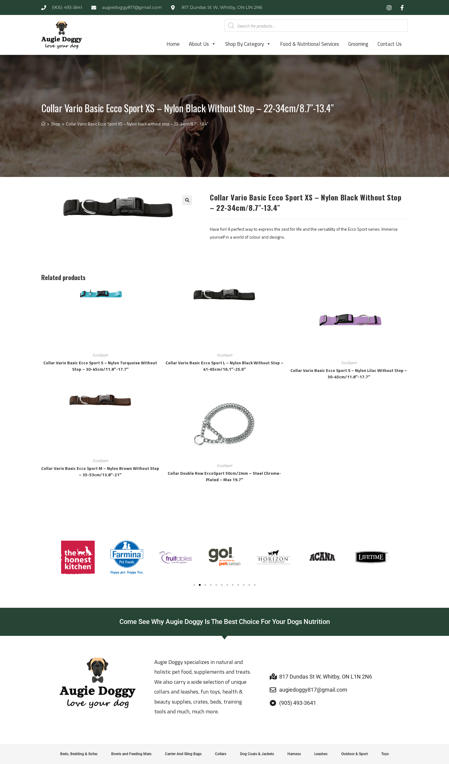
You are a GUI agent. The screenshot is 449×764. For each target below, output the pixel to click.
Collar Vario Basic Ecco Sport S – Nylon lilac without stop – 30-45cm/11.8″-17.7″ (348, 373)
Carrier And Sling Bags (183, 754)
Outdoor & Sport (354, 754)
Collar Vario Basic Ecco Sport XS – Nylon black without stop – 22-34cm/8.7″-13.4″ (137, 124)
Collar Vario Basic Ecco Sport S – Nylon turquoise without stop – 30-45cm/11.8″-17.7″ (100, 365)
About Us (199, 44)
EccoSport (100, 355)
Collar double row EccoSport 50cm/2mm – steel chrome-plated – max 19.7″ (224, 476)
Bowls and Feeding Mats (131, 754)
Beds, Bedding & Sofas (78, 754)
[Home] (43, 124)
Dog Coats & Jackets (257, 754)
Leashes (320, 754)
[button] (187, 200)
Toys (385, 754)
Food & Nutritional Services (309, 44)
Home (173, 44)
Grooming (358, 44)
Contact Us (390, 44)
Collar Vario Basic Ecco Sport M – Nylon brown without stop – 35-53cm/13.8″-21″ (100, 471)
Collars (220, 754)
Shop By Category (244, 44)
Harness (294, 754)
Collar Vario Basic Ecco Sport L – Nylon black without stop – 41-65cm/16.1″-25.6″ (224, 365)
